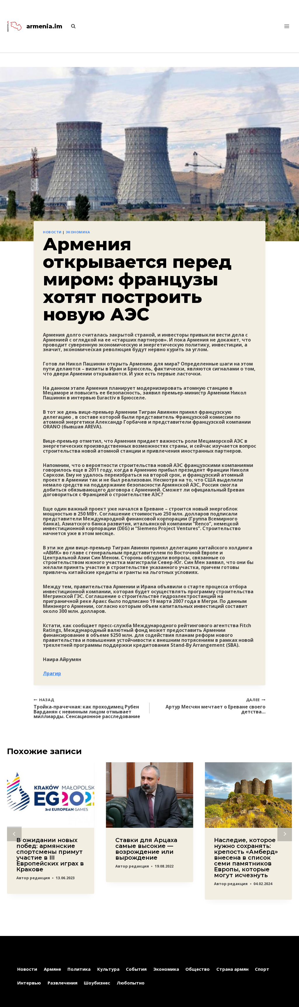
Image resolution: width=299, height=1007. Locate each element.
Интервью (29, 983)
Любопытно (131, 983)
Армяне (52, 969)
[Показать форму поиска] (70, 26)
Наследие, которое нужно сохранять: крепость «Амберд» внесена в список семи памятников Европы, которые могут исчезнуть (246, 858)
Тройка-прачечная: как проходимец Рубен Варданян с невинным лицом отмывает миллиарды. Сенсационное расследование (87, 708)
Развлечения (62, 983)
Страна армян (232, 969)
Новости (52, 232)
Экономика (78, 232)
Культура (108, 969)
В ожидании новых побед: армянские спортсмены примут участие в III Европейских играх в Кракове (50, 855)
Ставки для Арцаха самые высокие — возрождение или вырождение (146, 849)
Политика (79, 969)
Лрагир (52, 673)
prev (14, 834)
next (284, 834)
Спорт (262, 969)
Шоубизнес (97, 983)
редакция (40, 877)
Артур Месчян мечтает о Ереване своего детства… (215, 705)
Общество (197, 969)
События (136, 969)
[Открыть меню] (286, 26)
